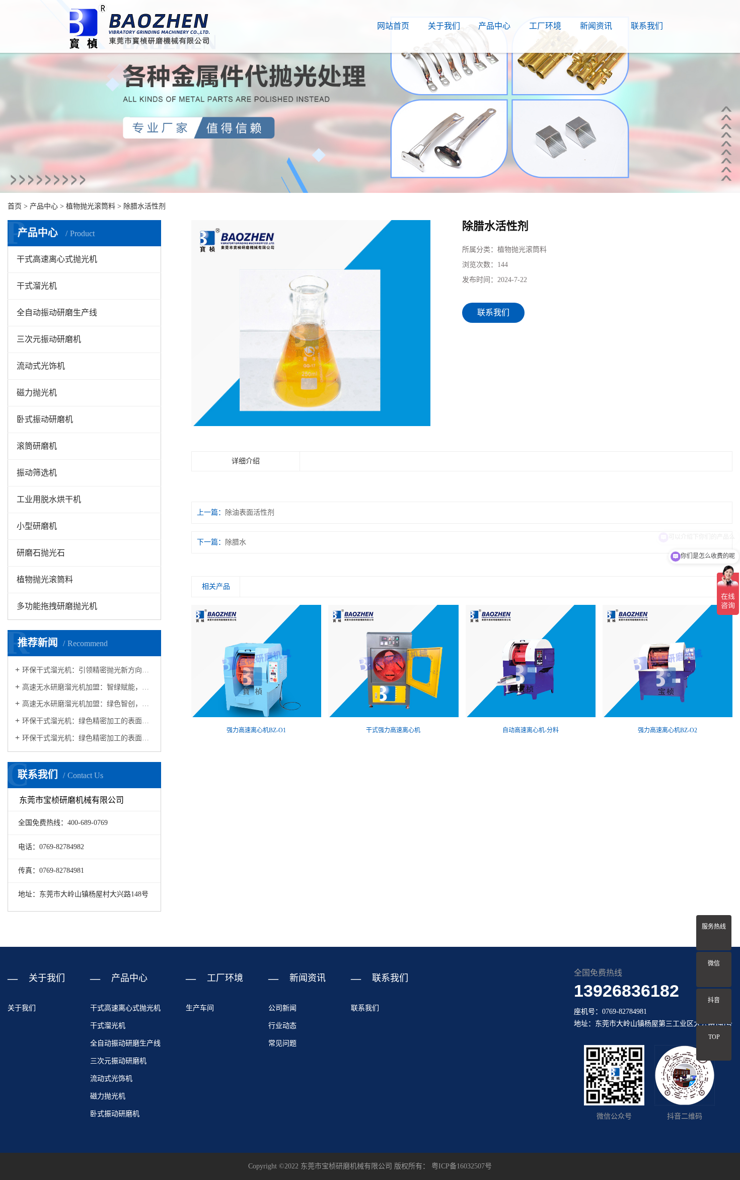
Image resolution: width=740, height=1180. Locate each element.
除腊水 (235, 542)
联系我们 (647, 26)
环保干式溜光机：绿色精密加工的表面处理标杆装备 (88, 738)
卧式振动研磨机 (45, 419)
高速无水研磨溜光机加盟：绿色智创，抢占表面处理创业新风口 (88, 704)
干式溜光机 (37, 286)
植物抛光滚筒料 (90, 206)
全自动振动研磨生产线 (57, 312)
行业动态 (282, 1025)
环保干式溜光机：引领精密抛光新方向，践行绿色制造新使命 (88, 670)
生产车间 (200, 1008)
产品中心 (494, 26)
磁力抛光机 (37, 392)
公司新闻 (282, 1008)
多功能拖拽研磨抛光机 (57, 606)
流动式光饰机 (41, 366)
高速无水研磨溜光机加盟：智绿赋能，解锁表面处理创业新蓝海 (88, 687)
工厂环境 (545, 26)
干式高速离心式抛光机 (57, 259)
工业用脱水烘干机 (49, 499)
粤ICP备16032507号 (461, 1166)
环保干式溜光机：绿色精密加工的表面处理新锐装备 (88, 721)
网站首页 (393, 26)
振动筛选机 (37, 472)
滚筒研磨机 (37, 446)
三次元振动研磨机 (49, 339)
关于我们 (444, 26)
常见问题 (282, 1043)
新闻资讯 (596, 26)
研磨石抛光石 (41, 552)
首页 (15, 206)
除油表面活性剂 (249, 512)
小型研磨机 (37, 526)
